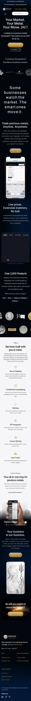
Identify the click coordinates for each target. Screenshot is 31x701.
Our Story (5, 673)
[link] (20, 13)
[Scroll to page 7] (16, 525)
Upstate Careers (7, 676)
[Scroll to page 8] (18, 525)
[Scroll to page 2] (8, 525)
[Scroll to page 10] (21, 525)
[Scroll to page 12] (24, 525)
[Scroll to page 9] (19, 525)
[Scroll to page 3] (10, 525)
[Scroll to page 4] (11, 525)
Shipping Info (6, 657)
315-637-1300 (20, 9)
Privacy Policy (21, 657)
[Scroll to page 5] (13, 525)
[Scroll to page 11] (22, 525)
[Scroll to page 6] (14, 525)
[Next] (27, 512)
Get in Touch (6, 680)
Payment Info (6, 661)
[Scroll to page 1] (7, 525)
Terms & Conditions (23, 661)
